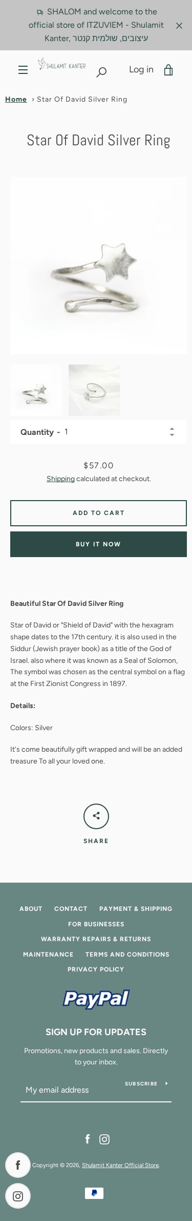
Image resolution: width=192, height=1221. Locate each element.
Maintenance (48, 954)
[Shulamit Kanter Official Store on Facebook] (87, 1138)
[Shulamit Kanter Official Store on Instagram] (104, 1138)
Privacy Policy (96, 969)
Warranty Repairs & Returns (96, 939)
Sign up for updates (96, 1032)
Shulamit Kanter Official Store (120, 1165)
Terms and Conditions (127, 954)
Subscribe (141, 1083)
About (30, 908)
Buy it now (98, 544)
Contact (71, 908)
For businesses (96, 924)
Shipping (61, 478)
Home (16, 99)
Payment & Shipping (136, 908)
